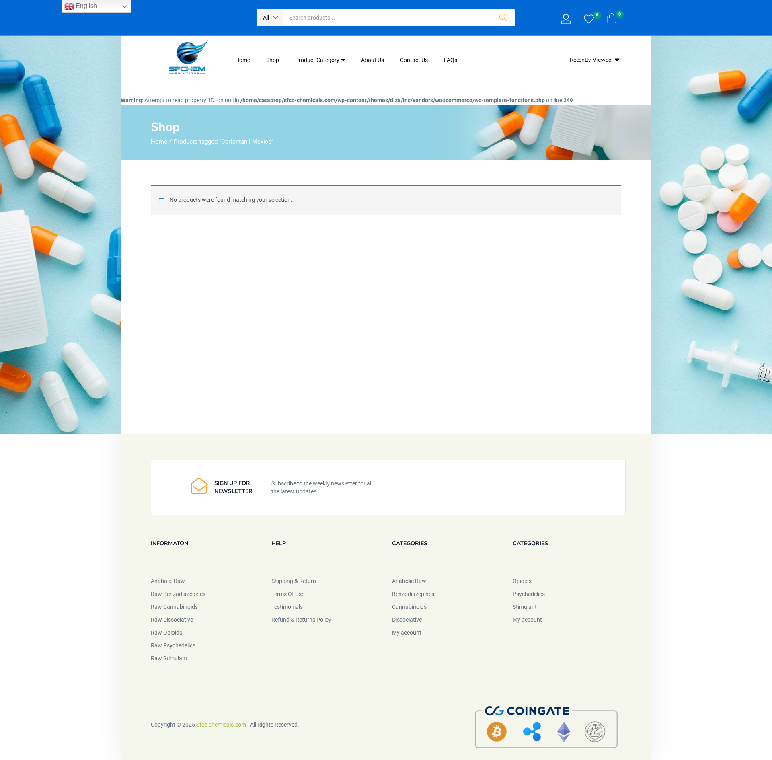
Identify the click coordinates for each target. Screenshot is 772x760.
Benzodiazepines (413, 594)
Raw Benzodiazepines (178, 594)
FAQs (450, 60)
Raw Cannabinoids (174, 607)
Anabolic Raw (168, 581)
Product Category (318, 60)
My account (406, 632)
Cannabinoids (409, 607)
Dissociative (407, 619)
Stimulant (525, 607)
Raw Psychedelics (173, 645)
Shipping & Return (293, 581)
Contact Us (414, 60)
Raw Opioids (166, 632)
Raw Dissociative (172, 619)
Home (242, 60)
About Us (372, 60)
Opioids (522, 581)
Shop (272, 60)
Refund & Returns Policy (301, 619)
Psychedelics (529, 594)
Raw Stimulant (169, 658)
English (85, 5)
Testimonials (287, 607)
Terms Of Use (287, 594)
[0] (589, 20)
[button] (270, 17)
